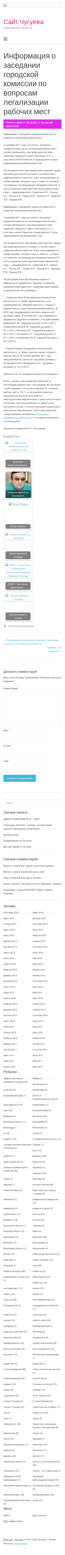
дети (35, 1150)
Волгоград (8, 1127)
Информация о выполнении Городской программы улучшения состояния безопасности (31, 641)
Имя (6, 730)
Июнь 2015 (8, 935)
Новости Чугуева (11, 1271)
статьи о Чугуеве (11, 1406)
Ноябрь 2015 (9, 923)
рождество (8, 1363)
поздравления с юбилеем (45, 1305)
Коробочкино (9, 1213)
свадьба (7, 1384)
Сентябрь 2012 (40, 1015)
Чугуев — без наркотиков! (45, 1470)
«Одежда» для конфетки (54, 649)
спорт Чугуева (39, 1395)
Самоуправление (12, 1378)
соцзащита (8, 1395)
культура (37, 1219)
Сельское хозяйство (43, 1384)
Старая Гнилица (11, 1401)
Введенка (8, 1115)
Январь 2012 (39, 1037)
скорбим (37, 1389)
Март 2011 (38, 1066)
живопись (37, 1155)
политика (8, 1314)
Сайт (5, 761)
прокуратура (39, 1337)
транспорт (38, 1444)
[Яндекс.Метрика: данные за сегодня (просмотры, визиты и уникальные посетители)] (13, 1540)
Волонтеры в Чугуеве (30, 877)
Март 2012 (38, 1032)
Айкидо (36, 1078)
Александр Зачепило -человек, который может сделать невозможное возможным (28, 826)
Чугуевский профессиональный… (18, 463)
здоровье (37, 1173)
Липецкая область (12, 1231)
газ (4, 1133)
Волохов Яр (38, 1127)
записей (39, 1515)
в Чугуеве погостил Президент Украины (40, 883)
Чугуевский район (41, 1494)
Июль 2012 (38, 1020)
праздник (8, 1325)
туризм (6, 1450)
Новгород (8, 1265)
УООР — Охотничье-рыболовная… (18, 586)
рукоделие (38, 1363)
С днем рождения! (12, 1369)
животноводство (11, 1161)
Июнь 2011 (8, 1060)
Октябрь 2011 (10, 1049)
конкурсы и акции (41, 1208)
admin (19, 122)
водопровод (38, 1121)
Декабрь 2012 (10, 1009)
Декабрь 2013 (10, 975)
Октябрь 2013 (10, 980)
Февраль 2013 (10, 1003)
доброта (7, 1155)
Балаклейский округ (13, 1095)
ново (35, 1265)
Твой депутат (9, 1423)
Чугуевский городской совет (46, 1485)
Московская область (13, 1248)
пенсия (36, 1293)
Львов (35, 1231)
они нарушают (10, 1288)
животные (37, 1161)
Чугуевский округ (11, 1494)
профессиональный (42, 1342)
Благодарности (11, 1104)
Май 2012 (37, 1026)
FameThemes (20, 1543)
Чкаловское (9, 1470)
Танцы (36, 1418)
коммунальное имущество (45, 1199)
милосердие (39, 1242)
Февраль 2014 (10, 969)
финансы (8, 1455)
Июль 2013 (38, 986)
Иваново (7, 1184)
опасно (36, 1288)
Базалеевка (38, 1089)
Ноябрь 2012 (39, 1009)
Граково (36, 1144)
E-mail (7, 745)
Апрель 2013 (9, 998)
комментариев (13, 1521)
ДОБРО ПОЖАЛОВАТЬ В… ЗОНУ (21, 819)
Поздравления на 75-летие (17, 840)
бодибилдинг (39, 1104)
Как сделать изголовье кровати (37, 865)
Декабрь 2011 (10, 1043)
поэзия (6, 1320)
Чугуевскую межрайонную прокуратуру (26, 415)
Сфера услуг (39, 1412)
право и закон (39, 1320)
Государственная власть (45, 1138)
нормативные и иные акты (16, 1276)
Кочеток (36, 1213)
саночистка (38, 1378)
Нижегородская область (44, 1253)
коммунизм (8, 1208)
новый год (37, 1271)
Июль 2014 (38, 952)
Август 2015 (9, 929)
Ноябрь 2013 (39, 975)
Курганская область (13, 1225)
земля (6, 1178)
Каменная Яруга (11, 1190)
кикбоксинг (8, 1199)
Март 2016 (8, 918)
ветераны (37, 1115)
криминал (8, 1219)
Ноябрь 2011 (39, 1043)
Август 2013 (9, 986)
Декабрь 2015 (39, 918)
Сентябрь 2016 (11, 912)
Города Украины (18, 526)
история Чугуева (41, 1184)
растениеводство (41, 1348)
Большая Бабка (40, 1110)
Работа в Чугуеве (11, 1348)
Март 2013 (38, 998)
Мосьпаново (39, 1248)
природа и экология (13, 1331)
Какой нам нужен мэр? (33, 871)
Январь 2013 (39, 1003)
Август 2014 (9, 952)
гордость (7, 1138)
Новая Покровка (41, 1259)
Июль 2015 (38, 929)
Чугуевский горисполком (21, 625)
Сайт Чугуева (23, 21)
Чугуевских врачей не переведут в (18, 494)
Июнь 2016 (38, 912)
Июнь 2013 (8, 992)
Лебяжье (37, 1225)
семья (6, 1389)
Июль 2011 (38, 1055)
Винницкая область (13, 1121)
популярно (38, 1314)
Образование (39, 1276)
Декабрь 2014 (10, 941)
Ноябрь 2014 (39, 941)
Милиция (7, 1242)
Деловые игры (10, 834)
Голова (36, 1133)
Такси (6, 1418)
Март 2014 (38, 963)
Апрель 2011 (9, 1066)
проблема (37, 1331)
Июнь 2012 (8, 1026)
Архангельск (39, 1084)
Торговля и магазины (13, 1444)
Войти (6, 1515)
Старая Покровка (41, 1401)
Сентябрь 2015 (40, 923)
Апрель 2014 (9, 963)
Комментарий (10, 688)
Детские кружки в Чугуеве (18, 616)
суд (5, 1412)
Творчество (9, 1433)
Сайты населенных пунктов (46, 1369)
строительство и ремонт (45, 1406)
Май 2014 (37, 958)
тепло (6, 1438)
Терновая (37, 1438)
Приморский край (41, 1325)
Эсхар (36, 1500)
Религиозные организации (46, 1354)
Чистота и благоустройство (46, 1461)
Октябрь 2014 (10, 946)
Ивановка (37, 1178)
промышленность (12, 1342)
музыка (7, 1253)
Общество (38, 1282)
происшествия (10, 1337)
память (7, 1293)
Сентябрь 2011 (40, 1049)
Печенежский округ (42, 1299)
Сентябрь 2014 (40, 946)
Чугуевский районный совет (17, 1500)
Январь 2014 (39, 969)
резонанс (8, 1354)
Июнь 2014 (8, 958)
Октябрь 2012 (10, 1015)
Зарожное (37, 1167)
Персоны (7, 1299)
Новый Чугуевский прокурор (18, 555)
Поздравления (10, 1305)
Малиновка (8, 1236)
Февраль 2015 (39, 935)
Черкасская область (13, 1461)
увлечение (38, 1450)
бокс (5, 1110)
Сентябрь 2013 (40, 980)
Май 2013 (37, 992)
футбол (36, 1455)
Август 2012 (9, 1020)
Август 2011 (9, 1055)
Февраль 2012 (10, 1037)
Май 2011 (37, 1060)
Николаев (8, 1259)
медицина (37, 1236)
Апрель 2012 (9, 1032)
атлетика (7, 1089)
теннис (36, 1433)
